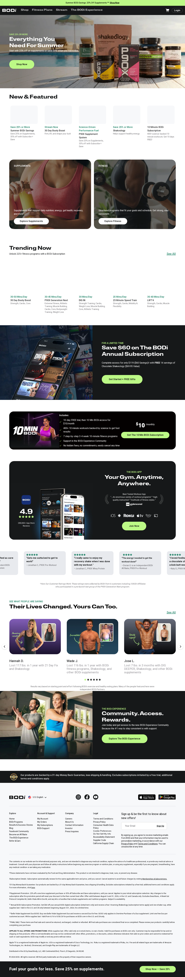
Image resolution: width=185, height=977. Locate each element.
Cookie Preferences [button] (102, 831)
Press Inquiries (71, 831)
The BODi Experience (87, 10)
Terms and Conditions (148, 843)
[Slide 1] (85, 680)
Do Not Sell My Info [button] (102, 834)
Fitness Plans (42, 10)
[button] (92, 194)
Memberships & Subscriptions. (154, 879)
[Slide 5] (97, 680)
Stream (61, 10)
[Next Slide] (180, 646)
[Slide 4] (94, 680)
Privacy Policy (127, 843)
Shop (24, 10)
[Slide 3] (91, 680)
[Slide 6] (100, 680)
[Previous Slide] (5, 646)
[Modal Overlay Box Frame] (145, 828)
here (33, 887)
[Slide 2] (88, 680)
